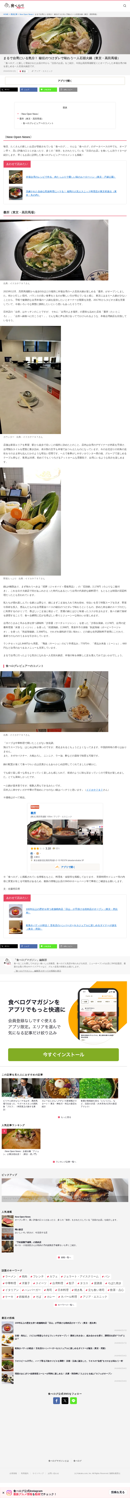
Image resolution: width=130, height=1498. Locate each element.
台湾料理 (57, 1283)
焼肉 (24, 1276)
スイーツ (41, 1283)
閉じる (3, 1493)
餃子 (71, 1283)
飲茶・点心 (117, 1290)
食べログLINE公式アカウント (73, 1400)
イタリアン (12, 1290)
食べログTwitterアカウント (65, 1400)
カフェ (54, 1276)
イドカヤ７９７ (17, 283)
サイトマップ (38, 1473)
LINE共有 (47, 90)
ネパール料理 (69, 1296)
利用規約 (24, 1473)
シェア (26, 90)
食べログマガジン (14, 6)
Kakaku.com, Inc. (84, 1473)
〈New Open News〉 (29, 114)
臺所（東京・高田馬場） (31, 118)
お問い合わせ (53, 1473)
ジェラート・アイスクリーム (81, 1276)
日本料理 (63, 1290)
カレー (51, 1296)
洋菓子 (26, 1283)
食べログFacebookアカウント (56, 1400)
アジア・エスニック (43, 71)
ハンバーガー (33, 1290)
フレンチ (38, 1276)
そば (38, 1296)
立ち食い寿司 (96, 1290)
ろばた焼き (114, 1283)
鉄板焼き (24, 1296)
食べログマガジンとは (58, 1461)
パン (107, 1276)
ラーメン (10, 1276)
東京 (24, 71)
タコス (84, 1283)
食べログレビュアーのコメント (38, 123)
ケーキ (9, 1296)
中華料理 (10, 1283)
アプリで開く (53, 866)
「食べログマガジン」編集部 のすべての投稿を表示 (37, 971)
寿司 (49, 1290)
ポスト (7, 89)
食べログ (77, 1461)
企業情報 (13, 1473)
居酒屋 (98, 1283)
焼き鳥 (78, 1290)
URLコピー (67, 90)
